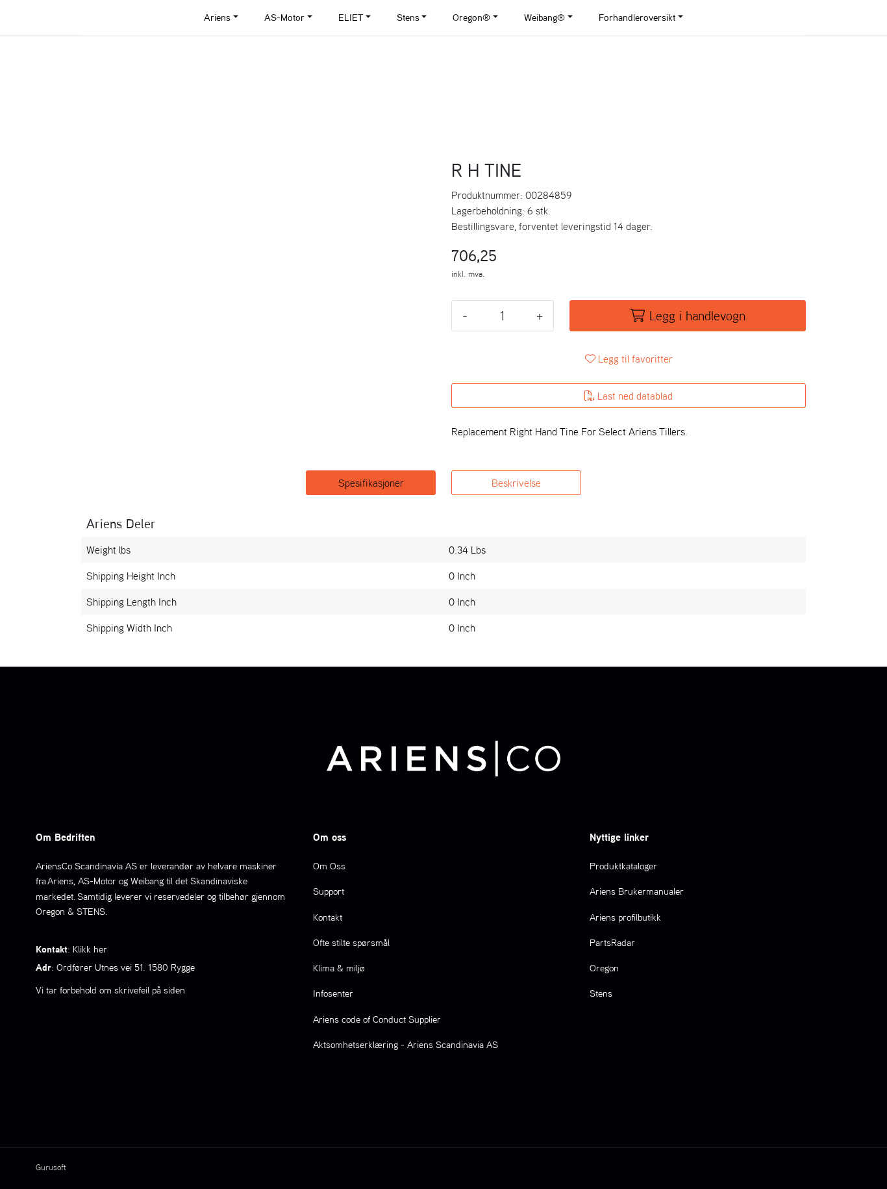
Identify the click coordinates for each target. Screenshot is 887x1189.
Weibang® (544, 17)
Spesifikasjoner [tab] (371, 483)
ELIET (350, 17)
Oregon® (471, 17)
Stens (408, 17)
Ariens (217, 17)
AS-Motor (284, 17)
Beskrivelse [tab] (516, 483)
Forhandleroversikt (637, 17)
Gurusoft (51, 1167)
